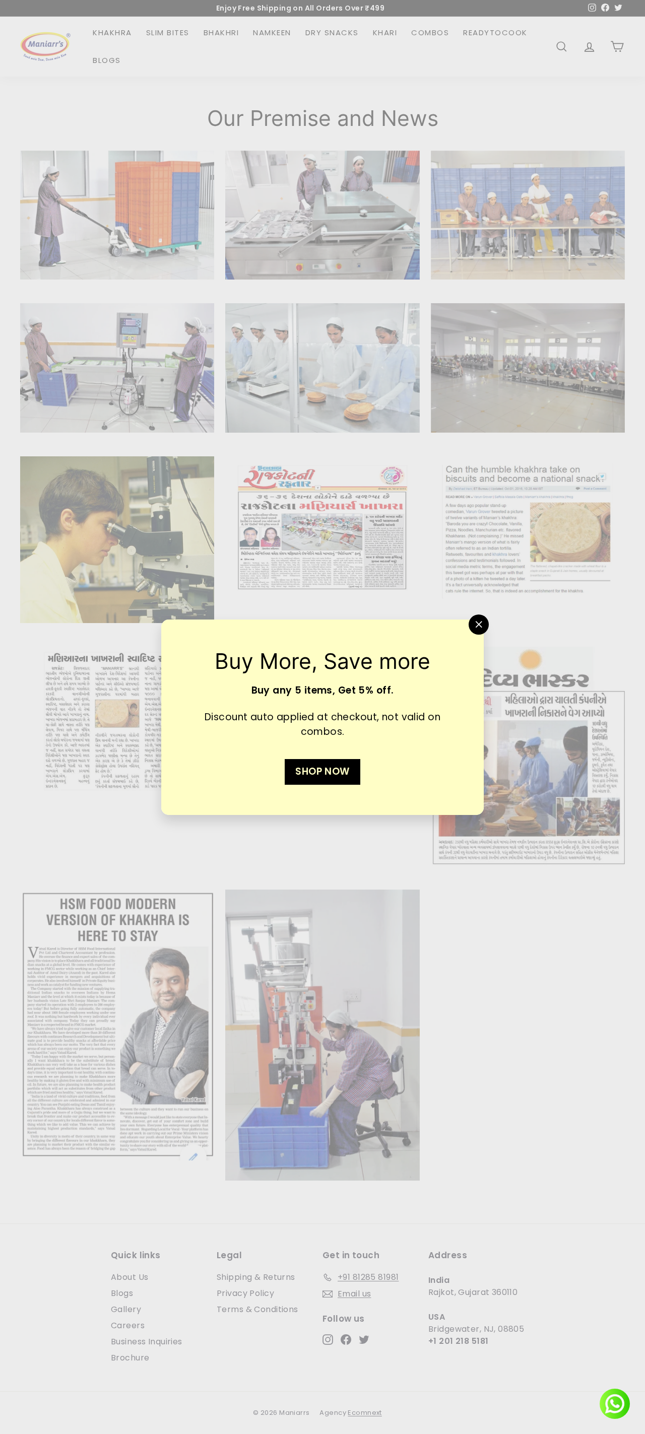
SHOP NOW (322, 771)
